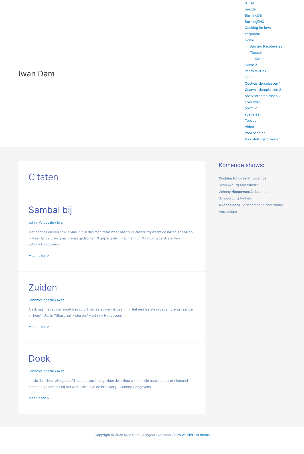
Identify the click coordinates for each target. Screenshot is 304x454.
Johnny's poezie (41, 222)
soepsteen (253, 114)
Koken (260, 59)
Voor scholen (255, 133)
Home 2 (251, 65)
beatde (250, 9)
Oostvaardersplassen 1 (263, 83)
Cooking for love (258, 28)
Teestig (251, 120)
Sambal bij (50, 209)
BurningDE (253, 15)
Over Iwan (253, 102)
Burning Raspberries (266, 46)
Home (249, 40)
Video (249, 127)
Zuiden (42, 287)
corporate (252, 34)
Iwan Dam (36, 73)
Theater (256, 52)
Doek (39, 358)
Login (249, 77)
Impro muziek (255, 71)
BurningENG (254, 22)
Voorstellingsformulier (262, 139)
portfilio (251, 108)
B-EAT (250, 3)
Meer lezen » (38, 255)
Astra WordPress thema (191, 435)
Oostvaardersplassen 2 (263, 90)
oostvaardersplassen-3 (263, 96)
